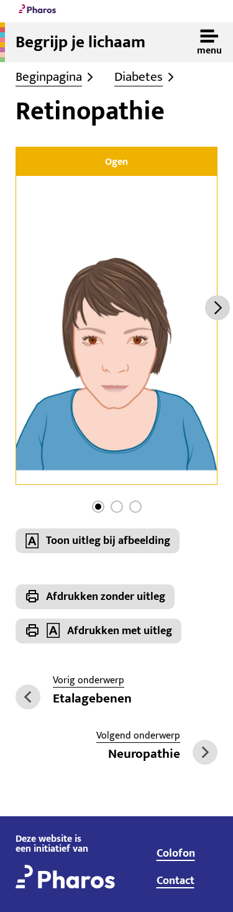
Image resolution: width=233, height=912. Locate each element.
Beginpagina (49, 77)
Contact (175, 880)
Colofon (176, 853)
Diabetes (138, 77)
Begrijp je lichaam (80, 42)
